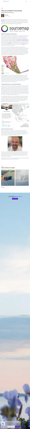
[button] (1, 187)
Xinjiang (23, 44)
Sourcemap (2, 20)
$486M (10, 43)
